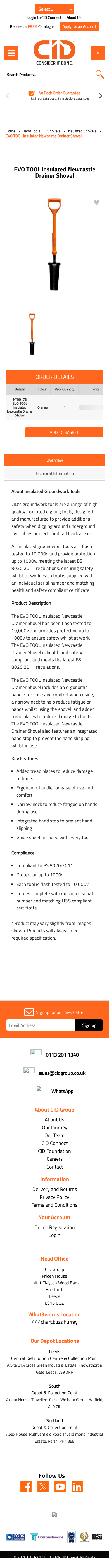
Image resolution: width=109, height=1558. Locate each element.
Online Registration (54, 1227)
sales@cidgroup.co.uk (62, 1073)
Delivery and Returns (54, 1189)
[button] (100, 74)
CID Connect (55, 1143)
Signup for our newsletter (60, 1012)
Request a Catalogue (32, 26)
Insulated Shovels (81, 131)
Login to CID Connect (44, 17)
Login (54, 1235)
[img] (26, 1486)
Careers (55, 1159)
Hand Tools (31, 131)
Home (10, 131)
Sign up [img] (89, 1025)
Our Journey (54, 1127)
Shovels (53, 131)
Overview (54, 460)
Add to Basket (64, 432)
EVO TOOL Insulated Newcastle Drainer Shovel (44, 136)
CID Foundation (54, 1151)
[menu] (11, 53)
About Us (74, 17)
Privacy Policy (54, 1197)
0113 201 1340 (62, 1054)
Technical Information (54, 473)
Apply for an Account (79, 26)
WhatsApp (62, 1091)
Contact (54, 1166)
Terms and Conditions (54, 1205)
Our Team (54, 1135)
